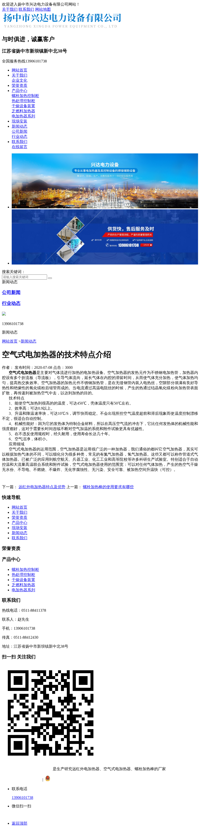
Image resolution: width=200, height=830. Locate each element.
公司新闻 (19, 131)
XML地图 (130, 780)
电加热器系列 (23, 116)
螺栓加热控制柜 (25, 96)
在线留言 (19, 147)
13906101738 (22, 797)
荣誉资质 (19, 85)
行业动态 (19, 136)
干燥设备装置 (23, 106)
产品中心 (19, 90)
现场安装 (19, 121)
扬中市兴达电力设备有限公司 (27, 769)
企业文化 (19, 80)
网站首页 (19, 70)
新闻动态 (19, 126)
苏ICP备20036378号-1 (20, 780)
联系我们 (26, 9)
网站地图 (43, 9)
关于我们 (10, 9)
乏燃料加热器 (23, 111)
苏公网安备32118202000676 (75, 780)
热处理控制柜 (23, 101)
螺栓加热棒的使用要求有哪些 (108, 487)
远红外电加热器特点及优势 (42, 487)
